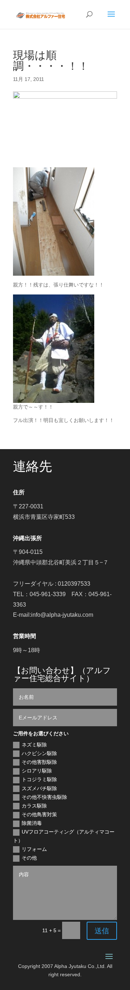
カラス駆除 (34, 806)
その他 (29, 858)
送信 (102, 931)
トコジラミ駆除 (39, 779)
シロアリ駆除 (37, 771)
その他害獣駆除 (39, 762)
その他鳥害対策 (39, 814)
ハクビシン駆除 (39, 753)
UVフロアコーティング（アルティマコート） (63, 836)
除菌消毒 (32, 823)
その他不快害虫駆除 (44, 797)
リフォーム (34, 849)
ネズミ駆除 (34, 745)
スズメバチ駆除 (39, 788)
